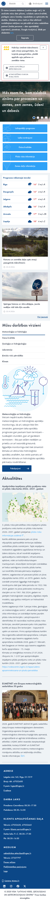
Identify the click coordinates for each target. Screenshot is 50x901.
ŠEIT (22, 756)
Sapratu (25, 37)
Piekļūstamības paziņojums (15, 867)
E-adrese (7, 790)
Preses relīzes (9, 862)
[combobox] (16, 3)
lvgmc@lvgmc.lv (17, 786)
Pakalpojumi (15, 468)
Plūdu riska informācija (25, 156)
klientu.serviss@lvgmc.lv (21, 829)
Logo (6, 871)
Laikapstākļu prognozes (25, 128)
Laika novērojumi (25, 137)
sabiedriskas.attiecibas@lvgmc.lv (17, 853)
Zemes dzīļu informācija (25, 166)
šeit (11, 32)
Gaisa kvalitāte (25, 147)
